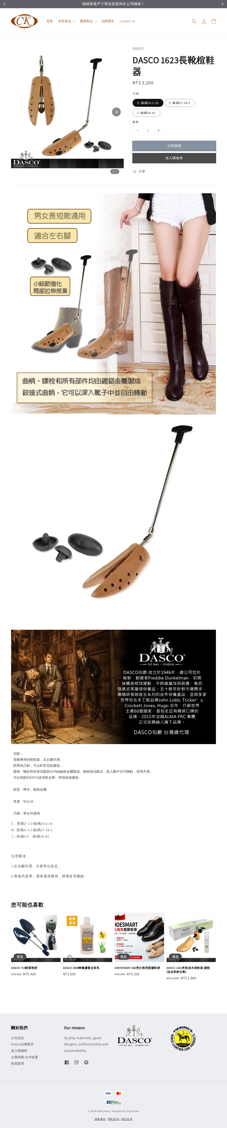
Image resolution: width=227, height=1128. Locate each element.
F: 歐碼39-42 (146, 113)
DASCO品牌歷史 (22, 1044)
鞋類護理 (17, 1063)
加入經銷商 (19, 1051)
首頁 (50, 21)
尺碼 (136, 94)
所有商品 (64, 21)
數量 (136, 122)
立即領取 (97, 4)
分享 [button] (142, 171)
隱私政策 (113, 1119)
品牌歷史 (108, 21)
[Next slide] (116, 112)
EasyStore (133, 1111)
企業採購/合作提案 (24, 1057)
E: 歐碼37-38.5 (179, 103)
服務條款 (100, 1119)
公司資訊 (17, 1038)
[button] (194, 21)
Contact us (127, 21)
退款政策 (127, 1119)
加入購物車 (174, 158)
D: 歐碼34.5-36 (148, 103)
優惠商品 (86, 21)
